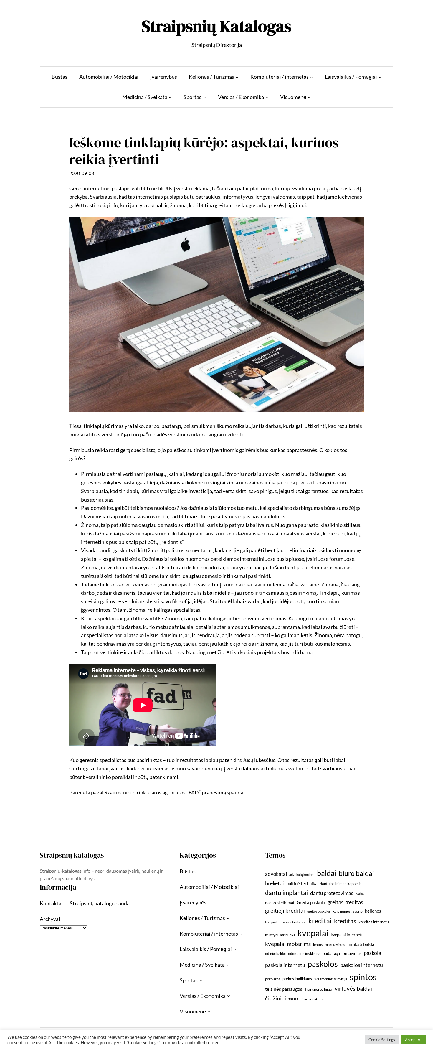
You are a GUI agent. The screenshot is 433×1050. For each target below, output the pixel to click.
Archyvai (50, 919)
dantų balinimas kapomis (340, 883)
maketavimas (335, 945)
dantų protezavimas (331, 893)
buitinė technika (302, 883)
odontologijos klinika (304, 953)
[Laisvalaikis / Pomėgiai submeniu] (380, 76)
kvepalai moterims (288, 944)
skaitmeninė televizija (330, 979)
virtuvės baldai (353, 988)
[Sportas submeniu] (204, 97)
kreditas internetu (373, 921)
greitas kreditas (345, 902)
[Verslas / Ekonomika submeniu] (266, 97)
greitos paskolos (318, 911)
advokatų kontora (302, 874)
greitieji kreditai (285, 910)
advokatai (276, 874)
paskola (372, 953)
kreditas (345, 921)
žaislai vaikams (313, 999)
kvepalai (313, 933)
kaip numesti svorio (348, 911)
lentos (318, 945)
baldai (326, 872)
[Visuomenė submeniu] (309, 97)
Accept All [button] (413, 1039)
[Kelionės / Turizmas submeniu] (237, 76)
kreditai (320, 921)
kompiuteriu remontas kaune (285, 922)
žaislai (294, 998)
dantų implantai (286, 892)
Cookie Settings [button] (381, 1039)
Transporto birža (318, 989)
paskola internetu (285, 965)
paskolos (323, 964)
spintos (363, 977)
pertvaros (272, 979)
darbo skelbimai (279, 902)
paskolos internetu (361, 965)
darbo (360, 894)
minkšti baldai (361, 944)
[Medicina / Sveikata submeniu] (170, 97)
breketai (274, 883)
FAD (194, 792)
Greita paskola (311, 902)
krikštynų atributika (280, 935)
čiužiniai (275, 998)
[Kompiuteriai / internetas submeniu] (311, 76)
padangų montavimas (342, 953)
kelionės (373, 911)
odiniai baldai (275, 953)
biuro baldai (356, 873)
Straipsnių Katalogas (216, 26)
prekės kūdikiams (297, 978)
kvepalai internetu (347, 934)
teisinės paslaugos (283, 989)
